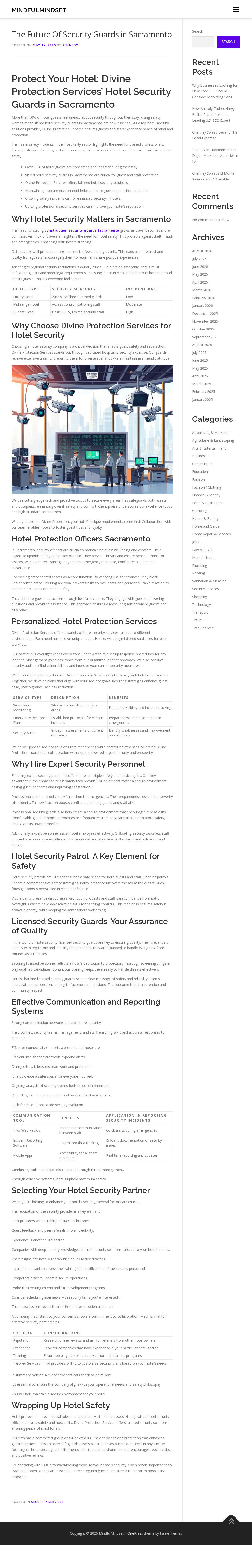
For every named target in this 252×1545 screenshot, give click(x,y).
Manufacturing (203, 557)
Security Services (47, 1502)
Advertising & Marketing (211, 432)
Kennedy (70, 45)
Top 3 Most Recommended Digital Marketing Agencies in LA (215, 155)
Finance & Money (206, 495)
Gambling (199, 510)
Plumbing (199, 565)
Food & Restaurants (208, 502)
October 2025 (203, 329)
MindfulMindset (39, 10)
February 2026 (203, 298)
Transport (200, 612)
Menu (236, 9)
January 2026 (202, 305)
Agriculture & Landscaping (213, 440)
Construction (202, 463)
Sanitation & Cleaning (209, 581)
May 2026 (200, 274)
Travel (197, 620)
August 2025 (202, 344)
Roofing (198, 573)
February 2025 (203, 391)
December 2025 (205, 313)
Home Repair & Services (211, 534)
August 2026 (202, 251)
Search (197, 31)
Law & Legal (202, 549)
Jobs (195, 542)
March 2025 (201, 383)
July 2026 (199, 258)
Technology (201, 604)
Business (199, 455)
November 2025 (205, 321)
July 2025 (199, 352)
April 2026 (200, 282)
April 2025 (200, 376)
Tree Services (203, 628)
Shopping (199, 596)
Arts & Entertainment (209, 448)
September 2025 (205, 337)
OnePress (135, 1533)
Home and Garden (206, 526)
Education (200, 471)
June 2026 (200, 266)
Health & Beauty (205, 518)
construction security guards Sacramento (82, 230)
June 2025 (200, 360)
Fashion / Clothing (206, 487)
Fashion (198, 479)
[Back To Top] (231, 1521)
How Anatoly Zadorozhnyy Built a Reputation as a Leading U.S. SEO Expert (213, 114)
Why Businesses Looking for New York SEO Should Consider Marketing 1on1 (214, 91)
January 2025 (202, 399)
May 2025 (200, 368)
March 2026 (201, 290)
